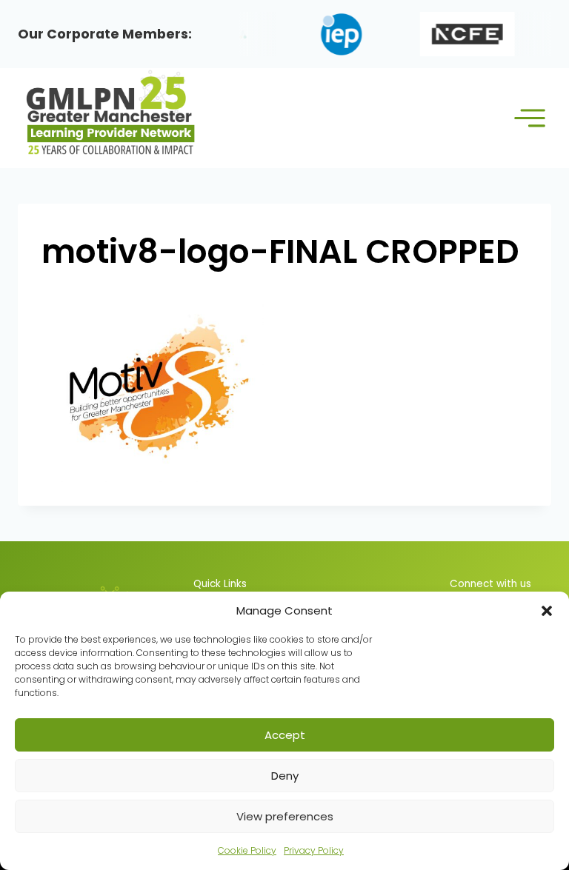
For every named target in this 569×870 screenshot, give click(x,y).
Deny (285, 775)
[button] (546, 610)
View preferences (284, 816)
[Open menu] (529, 118)
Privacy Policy (314, 850)
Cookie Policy (247, 850)
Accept (284, 735)
